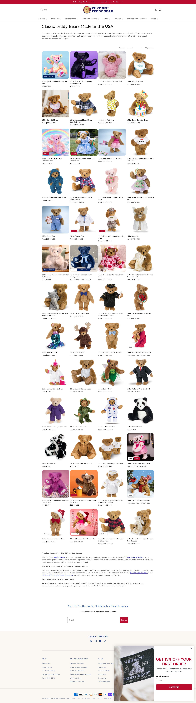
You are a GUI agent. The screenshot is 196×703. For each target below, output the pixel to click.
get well (80, 36)
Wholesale (102, 667)
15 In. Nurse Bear (48, 236)
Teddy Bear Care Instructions (80, 674)
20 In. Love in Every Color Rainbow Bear (52, 160)
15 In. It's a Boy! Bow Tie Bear (110, 352)
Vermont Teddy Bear (52, 698)
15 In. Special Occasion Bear (81, 389)
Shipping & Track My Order (107, 663)
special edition (59, 557)
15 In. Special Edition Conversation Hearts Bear (55, 501)
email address (162, 676)
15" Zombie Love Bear (139, 573)
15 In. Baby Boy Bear (135, 81)
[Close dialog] (191, 648)
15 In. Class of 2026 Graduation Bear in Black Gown (110, 314)
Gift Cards (102, 674)
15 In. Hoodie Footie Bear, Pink (110, 81)
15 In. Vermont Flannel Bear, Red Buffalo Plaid (111, 540)
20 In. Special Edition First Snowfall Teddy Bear (55, 276)
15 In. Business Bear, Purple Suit (54, 427)
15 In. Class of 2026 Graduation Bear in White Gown (110, 501)
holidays (59, 36)
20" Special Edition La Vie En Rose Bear (57, 575)
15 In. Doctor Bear (77, 236)
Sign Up (124, 620)
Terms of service (97, 698)
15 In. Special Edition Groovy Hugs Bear (55, 82)
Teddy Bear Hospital (77, 671)
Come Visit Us (47, 667)
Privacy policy (86, 698)
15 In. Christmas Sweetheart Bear (83, 539)
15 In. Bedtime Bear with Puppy (139, 352)
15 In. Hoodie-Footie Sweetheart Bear (111, 276)
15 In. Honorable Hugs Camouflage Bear (111, 237)
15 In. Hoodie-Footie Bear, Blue (54, 197)
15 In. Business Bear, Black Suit (138, 389)
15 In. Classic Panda (134, 427)
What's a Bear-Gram (77, 681)
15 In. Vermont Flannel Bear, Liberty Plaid (81, 198)
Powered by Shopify (64, 698)
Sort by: (122, 48)
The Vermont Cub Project (51, 674)
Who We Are (46, 663)
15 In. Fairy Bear (104, 389)
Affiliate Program (104, 681)
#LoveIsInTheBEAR (48, 678)
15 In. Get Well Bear (106, 120)
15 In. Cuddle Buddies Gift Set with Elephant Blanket (55, 314)
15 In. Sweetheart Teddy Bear (109, 159)
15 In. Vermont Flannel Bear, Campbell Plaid (81, 121)
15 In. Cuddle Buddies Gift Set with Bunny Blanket (140, 276)
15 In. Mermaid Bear (49, 352)
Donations (102, 678)
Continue (174, 686)
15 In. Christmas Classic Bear (53, 539)
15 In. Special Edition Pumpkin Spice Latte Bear (83, 501)
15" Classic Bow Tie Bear (134, 557)
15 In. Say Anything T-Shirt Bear (111, 464)
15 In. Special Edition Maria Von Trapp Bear (82, 160)
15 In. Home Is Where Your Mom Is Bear (140, 198)
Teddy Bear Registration (78, 667)
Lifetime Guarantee (77, 663)
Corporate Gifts (104, 671)
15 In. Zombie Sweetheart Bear (138, 464)
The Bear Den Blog (48, 671)
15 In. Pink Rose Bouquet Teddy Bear (110, 198)
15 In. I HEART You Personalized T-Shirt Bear (140, 160)
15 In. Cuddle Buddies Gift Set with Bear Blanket (140, 540)
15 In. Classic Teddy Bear (80, 313)
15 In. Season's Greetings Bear (138, 500)
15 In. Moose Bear (77, 352)
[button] (41, 9)
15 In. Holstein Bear (49, 464)
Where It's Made (75, 678)
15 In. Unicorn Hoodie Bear (52, 389)
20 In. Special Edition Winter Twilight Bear (81, 276)
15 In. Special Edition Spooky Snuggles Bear (81, 82)
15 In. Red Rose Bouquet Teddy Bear (139, 314)
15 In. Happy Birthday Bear (137, 120)
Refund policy (76, 698)
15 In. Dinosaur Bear (78, 427)
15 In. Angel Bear (133, 236)
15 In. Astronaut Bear (106, 427)
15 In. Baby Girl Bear (50, 120)
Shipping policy (108, 698)
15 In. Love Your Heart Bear (81, 464)
